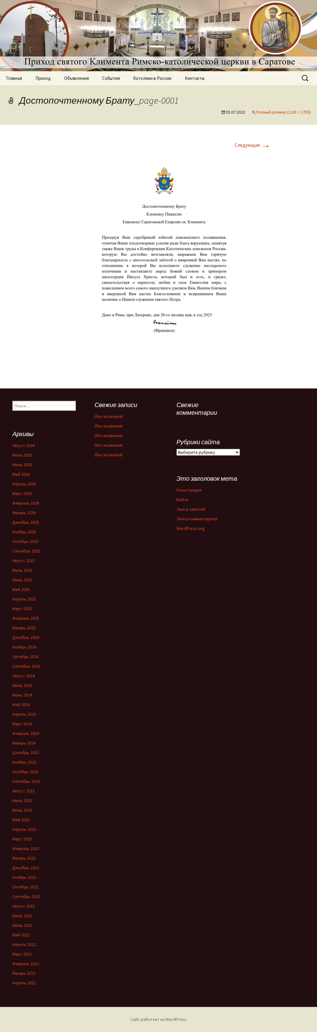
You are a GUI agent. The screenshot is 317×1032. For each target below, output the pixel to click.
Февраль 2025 (25, 618)
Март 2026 (22, 493)
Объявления (76, 78)
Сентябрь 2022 (26, 896)
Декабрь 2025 (25, 522)
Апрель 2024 (24, 714)
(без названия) (108, 416)
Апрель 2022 (24, 944)
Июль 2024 (22, 685)
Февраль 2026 (25, 503)
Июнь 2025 (22, 580)
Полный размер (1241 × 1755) (283, 112)
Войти (182, 499)
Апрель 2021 (24, 983)
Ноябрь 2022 (24, 877)
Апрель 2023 (24, 829)
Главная (14, 78)
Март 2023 (22, 839)
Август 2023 (23, 791)
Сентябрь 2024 (26, 666)
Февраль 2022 (25, 963)
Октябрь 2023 (25, 771)
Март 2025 (22, 608)
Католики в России (152, 78)
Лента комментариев (196, 519)
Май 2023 (21, 819)
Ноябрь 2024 (24, 647)
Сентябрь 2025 (26, 551)
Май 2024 (21, 704)
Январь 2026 (24, 512)
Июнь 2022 (22, 925)
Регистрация (189, 490)
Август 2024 (23, 676)
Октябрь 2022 (25, 887)
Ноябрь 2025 (24, 532)
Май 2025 (21, 589)
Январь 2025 (24, 628)
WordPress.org (190, 528)
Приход (43, 78)
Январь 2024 (24, 743)
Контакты (195, 78)
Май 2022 (21, 935)
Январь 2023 (24, 858)
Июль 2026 (22, 455)
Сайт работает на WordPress (158, 1019)
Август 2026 (23, 445)
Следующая (253, 145)
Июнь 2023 (22, 810)
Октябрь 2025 (25, 541)
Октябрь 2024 (25, 656)
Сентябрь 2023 (26, 781)
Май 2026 (21, 474)
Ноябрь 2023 (24, 762)
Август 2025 (23, 560)
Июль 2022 (22, 915)
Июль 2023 (22, 800)
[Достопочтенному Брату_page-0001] (158, 263)
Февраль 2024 (25, 733)
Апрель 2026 (24, 484)
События (111, 78)
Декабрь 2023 (25, 752)
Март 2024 (22, 723)
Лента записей (190, 509)
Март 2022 (22, 954)
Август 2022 (23, 906)
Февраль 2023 (25, 848)
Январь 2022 (24, 973)
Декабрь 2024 (25, 637)
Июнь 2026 (22, 464)
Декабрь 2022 (25, 867)
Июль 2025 (22, 570)
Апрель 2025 (24, 599)
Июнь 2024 (22, 695)
